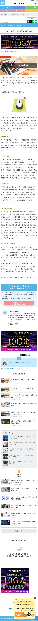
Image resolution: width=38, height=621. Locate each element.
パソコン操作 (18, 51)
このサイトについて (6, 603)
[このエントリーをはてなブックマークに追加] (36, 21)
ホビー (31, 10)
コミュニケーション (32, 7)
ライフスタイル (19, 10)
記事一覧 (6, 7)
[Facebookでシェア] (28, 21)
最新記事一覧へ (19, 531)
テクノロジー (6, 10)
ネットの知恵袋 (10, 51)
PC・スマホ (19, 7)
